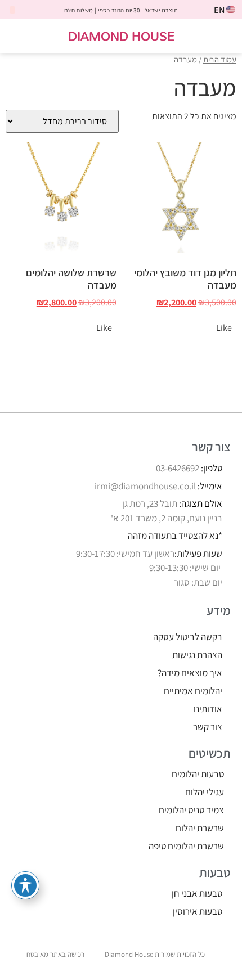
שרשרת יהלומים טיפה (186, 846)
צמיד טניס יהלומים (191, 810)
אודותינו (208, 709)
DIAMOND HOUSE (121, 36)
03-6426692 (177, 468)
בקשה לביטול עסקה (187, 637)
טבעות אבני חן (197, 893)
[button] (226, 36)
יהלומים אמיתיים (193, 691)
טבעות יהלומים (198, 774)
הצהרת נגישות (197, 655)
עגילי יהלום (204, 792)
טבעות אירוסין (197, 911)
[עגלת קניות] (21, 36)
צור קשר (207, 727)
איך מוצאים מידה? (190, 673)
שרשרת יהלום (200, 828)
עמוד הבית (219, 59)
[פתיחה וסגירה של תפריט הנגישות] (25, 885)
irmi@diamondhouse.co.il (145, 486)
